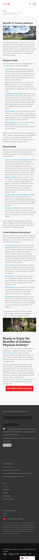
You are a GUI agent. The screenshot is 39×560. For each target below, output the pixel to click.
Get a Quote (12, 554)
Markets (17, 553)
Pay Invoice (6, 489)
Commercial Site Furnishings (11, 470)
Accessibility (6, 496)
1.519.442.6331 (19, 518)
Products (11, 553)
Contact (5, 554)
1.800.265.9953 (10, 518)
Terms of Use (20, 549)
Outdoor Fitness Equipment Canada (13, 476)
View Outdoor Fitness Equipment (19, 388)
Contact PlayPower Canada (18, 379)
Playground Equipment (8, 467)
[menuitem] (29, 4)
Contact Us (5, 486)
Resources (24, 553)
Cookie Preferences (8, 499)
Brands (5, 553)
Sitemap (5, 492)
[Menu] (33, 4)
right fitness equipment (11, 353)
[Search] (29, 4)
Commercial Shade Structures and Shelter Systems (18, 473)
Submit (7, 445)
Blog (4, 11)
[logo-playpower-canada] (6, 4)
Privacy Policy (6, 441)
